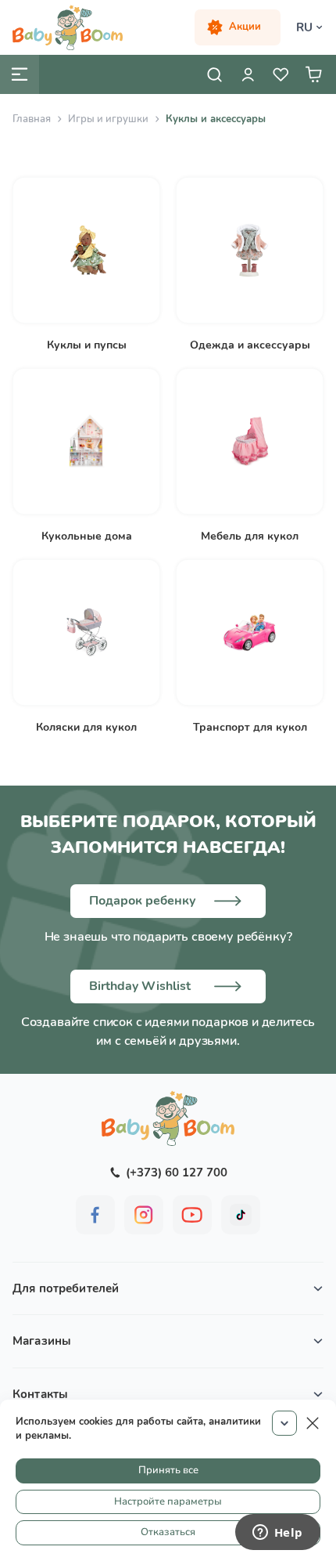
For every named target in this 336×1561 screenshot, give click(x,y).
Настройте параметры (168, 1501)
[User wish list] (280, 74)
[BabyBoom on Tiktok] (240, 1214)
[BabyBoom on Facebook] (95, 1214)
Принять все (168, 1470)
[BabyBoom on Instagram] (143, 1214)
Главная (32, 119)
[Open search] (215, 74)
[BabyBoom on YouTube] (192, 1214)
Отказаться (168, 1532)
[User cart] (313, 74)
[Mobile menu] (19, 74)
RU (304, 27)
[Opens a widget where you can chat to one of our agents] (277, 1533)
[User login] (248, 74)
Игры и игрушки (108, 119)
